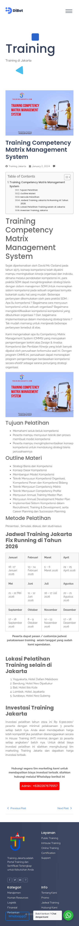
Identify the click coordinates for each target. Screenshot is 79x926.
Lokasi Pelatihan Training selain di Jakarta (42, 206)
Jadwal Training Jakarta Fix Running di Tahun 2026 (44, 202)
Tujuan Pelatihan (29, 189)
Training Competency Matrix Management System (37, 184)
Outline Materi (27, 193)
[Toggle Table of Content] (65, 177)
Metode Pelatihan (29, 196)
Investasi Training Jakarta (34, 210)
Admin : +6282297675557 (39, 786)
